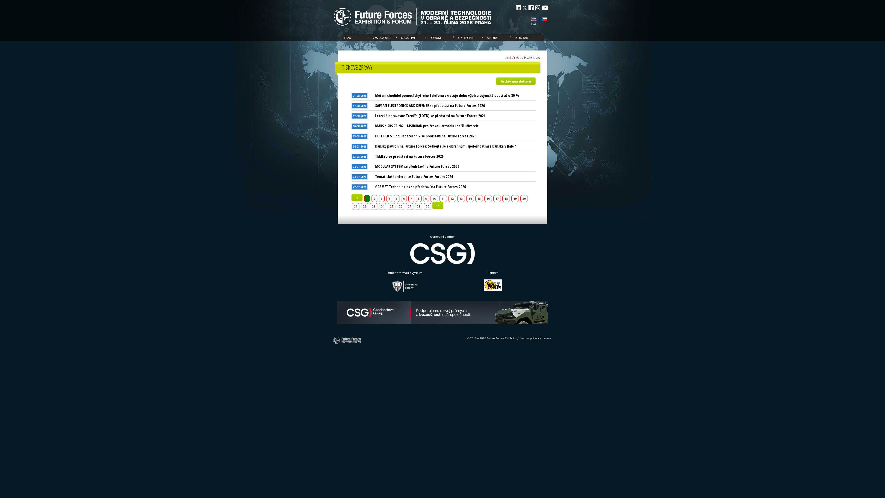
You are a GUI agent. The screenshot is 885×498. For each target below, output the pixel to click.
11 (443, 198)
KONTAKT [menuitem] (522, 38)
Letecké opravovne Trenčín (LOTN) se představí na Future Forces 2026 (430, 115)
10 (434, 198)
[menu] (442, 37)
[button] (515, 81)
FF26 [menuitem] (347, 38)
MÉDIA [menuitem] (492, 38)
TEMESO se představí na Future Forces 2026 (409, 156)
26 (400, 206)
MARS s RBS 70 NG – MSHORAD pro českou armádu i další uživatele (427, 125)
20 (524, 198)
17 (497, 198)
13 (461, 198)
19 (515, 198)
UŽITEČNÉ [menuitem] (466, 38)
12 (452, 198)
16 (488, 198)
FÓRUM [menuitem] (435, 38)
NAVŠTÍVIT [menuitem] (409, 38)
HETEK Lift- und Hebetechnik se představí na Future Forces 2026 (425, 136)
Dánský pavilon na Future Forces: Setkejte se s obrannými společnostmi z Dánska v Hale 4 (445, 146)
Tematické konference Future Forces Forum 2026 (414, 176)
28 (418, 206)
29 (427, 206)
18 (506, 198)
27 (409, 206)
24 (382, 206)
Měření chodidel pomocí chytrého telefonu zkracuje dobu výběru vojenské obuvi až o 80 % (447, 95)
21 (355, 206)
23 (373, 206)
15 (479, 198)
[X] (524, 8)
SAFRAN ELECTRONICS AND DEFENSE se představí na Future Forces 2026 (430, 105)
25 (391, 206)
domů (508, 57)
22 (364, 206)
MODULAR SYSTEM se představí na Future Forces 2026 (417, 166)
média (518, 57)
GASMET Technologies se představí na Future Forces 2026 (420, 186)
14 (470, 198)
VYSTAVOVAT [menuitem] (381, 38)
